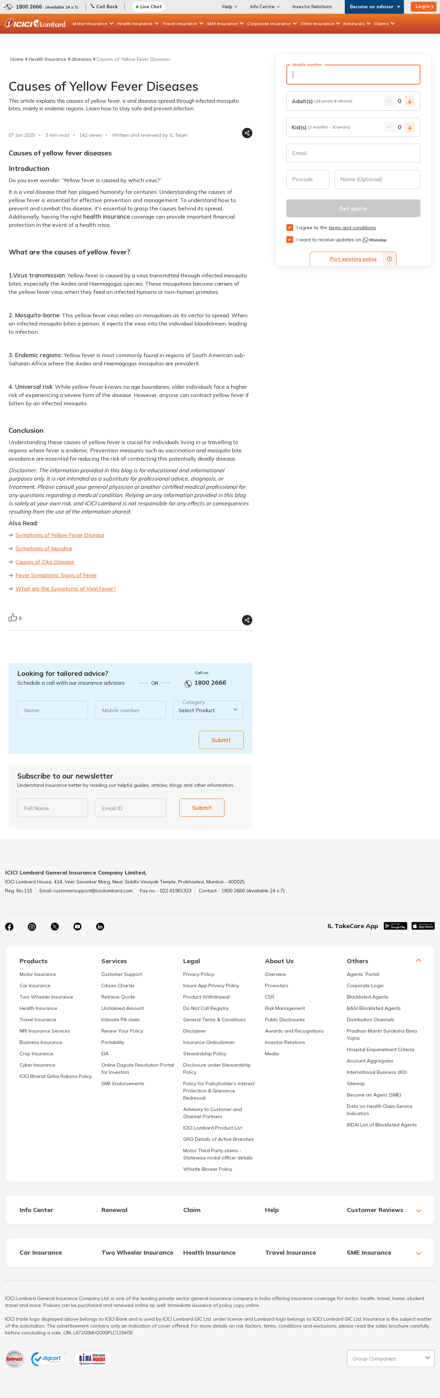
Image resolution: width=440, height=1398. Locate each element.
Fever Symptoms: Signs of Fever (56, 575)
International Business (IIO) (377, 1072)
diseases (81, 59)
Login (423, 6)
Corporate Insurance (269, 23)
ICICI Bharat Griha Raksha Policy (56, 1076)
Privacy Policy (198, 974)
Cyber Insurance (37, 1065)
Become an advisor (372, 6)
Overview (275, 974)
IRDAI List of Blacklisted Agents (382, 1125)
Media (272, 1053)
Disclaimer (194, 1031)
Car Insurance (35, 985)
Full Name (36, 808)
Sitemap (356, 1083)
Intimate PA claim (120, 1019)
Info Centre (262, 6)
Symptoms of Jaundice (43, 548)
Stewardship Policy (204, 1053)
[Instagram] (32, 927)
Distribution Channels (370, 1019)
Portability (112, 1042)
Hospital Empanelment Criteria (380, 1049)
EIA (105, 1053)
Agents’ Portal (363, 974)
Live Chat (151, 6)
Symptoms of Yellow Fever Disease (59, 534)
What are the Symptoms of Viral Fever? (65, 588)
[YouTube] (77, 927)
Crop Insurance (36, 1053)
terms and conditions (352, 227)
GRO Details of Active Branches (218, 1139)
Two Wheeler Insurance (46, 997)
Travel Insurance (180, 23)
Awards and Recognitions (294, 1031)
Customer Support (121, 974)
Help (227, 6)
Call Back (107, 6)
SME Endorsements (122, 1083)
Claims (381, 23)
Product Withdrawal (206, 997)
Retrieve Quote (118, 997)
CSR (269, 997)
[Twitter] (55, 927)
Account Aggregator (370, 1061)
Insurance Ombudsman (208, 1042)
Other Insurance (317, 23)
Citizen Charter (118, 985)
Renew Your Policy (122, 1031)
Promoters (276, 985)
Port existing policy (353, 259)
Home (16, 59)
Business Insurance (41, 1042)
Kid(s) (321, 127)
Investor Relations (312, 6)
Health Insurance (135, 23)
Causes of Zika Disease (44, 561)
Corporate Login (365, 985)
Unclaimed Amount (122, 1008)
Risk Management (285, 1008)
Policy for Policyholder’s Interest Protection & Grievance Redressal (219, 1090)
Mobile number (121, 710)
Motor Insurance (90, 23)
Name (31, 710)
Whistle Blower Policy (207, 1169)
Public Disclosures (285, 1019)
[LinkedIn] (100, 927)
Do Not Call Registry (206, 1008)
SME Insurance (222, 23)
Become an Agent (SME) (374, 1095)
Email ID (112, 808)
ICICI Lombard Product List (212, 1128)
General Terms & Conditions (214, 1019)
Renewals (354, 23)
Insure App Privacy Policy (211, 985)
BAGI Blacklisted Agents (374, 1008)
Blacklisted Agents (367, 997)
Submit (221, 740)
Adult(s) (322, 101)
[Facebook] (9, 927)
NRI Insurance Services (45, 1031)
